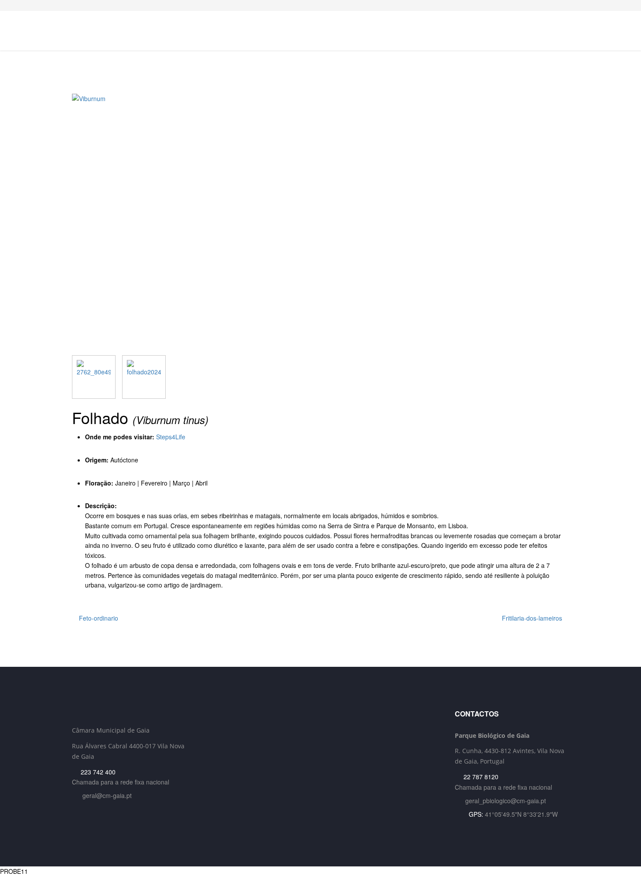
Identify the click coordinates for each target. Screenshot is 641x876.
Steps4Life (170, 436)
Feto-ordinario (97, 618)
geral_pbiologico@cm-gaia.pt (505, 800)
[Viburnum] (320, 224)
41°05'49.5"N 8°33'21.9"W (521, 814)
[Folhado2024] (144, 377)
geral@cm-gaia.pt (107, 795)
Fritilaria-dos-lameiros (533, 618)
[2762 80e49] (94, 377)
